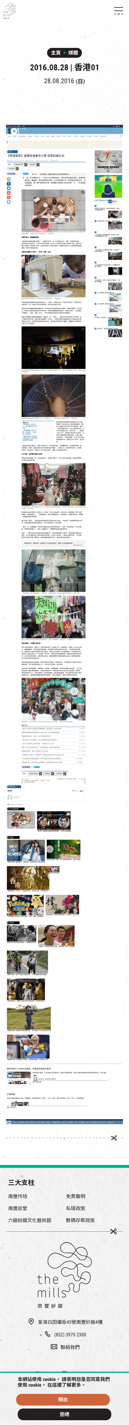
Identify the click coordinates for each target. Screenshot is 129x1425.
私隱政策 (75, 1208)
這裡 (57, 1385)
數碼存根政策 (80, 1220)
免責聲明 (75, 1196)
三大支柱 (21, 1182)
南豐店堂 (17, 1208)
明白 (63, 1400)
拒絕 (64, 1414)
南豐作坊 (17, 1196)
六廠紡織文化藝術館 (29, 1220)
